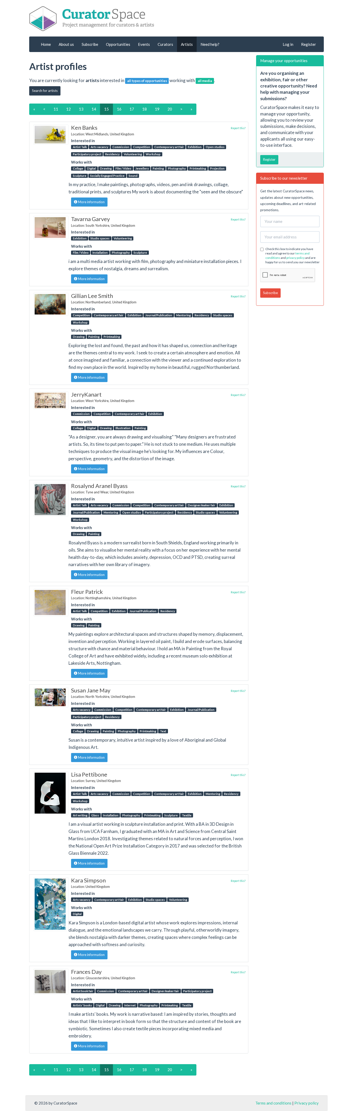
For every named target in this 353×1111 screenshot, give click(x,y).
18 (144, 109)
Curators (165, 44)
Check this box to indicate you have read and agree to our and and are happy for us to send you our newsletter (292, 255)
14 (93, 109)
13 (81, 109)
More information (91, 202)
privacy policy (295, 258)
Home (46, 44)
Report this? (238, 128)
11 (55, 109)
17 (131, 109)
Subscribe (90, 44)
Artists (187, 44)
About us (66, 44)
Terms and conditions (273, 1103)
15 (106, 109)
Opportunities (118, 44)
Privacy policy (306, 1103)
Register (308, 44)
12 (68, 109)
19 (157, 109)
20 (169, 109)
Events (144, 44)
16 (119, 109)
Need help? (210, 44)
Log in (288, 44)
